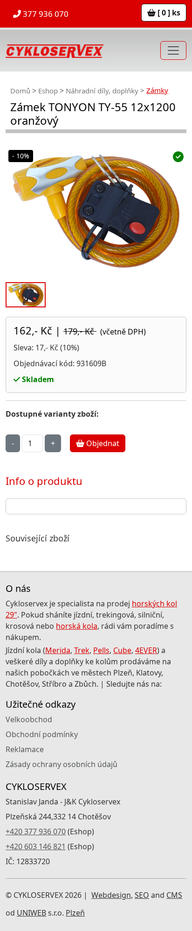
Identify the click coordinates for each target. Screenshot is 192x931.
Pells (101, 650)
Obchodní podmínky (42, 734)
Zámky (157, 90)
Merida (57, 650)
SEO (142, 895)
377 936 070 (45, 13)
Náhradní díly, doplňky (102, 90)
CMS (174, 895)
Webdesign (111, 895)
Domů (20, 90)
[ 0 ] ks (168, 12)
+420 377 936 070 (36, 831)
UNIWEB (31, 913)
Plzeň (75, 913)
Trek (81, 650)
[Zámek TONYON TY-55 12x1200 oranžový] (96, 211)
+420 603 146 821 (36, 846)
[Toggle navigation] (173, 50)
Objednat (101, 443)
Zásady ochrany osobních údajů (61, 764)
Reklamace (25, 749)
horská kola (76, 626)
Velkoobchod (29, 719)
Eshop (48, 90)
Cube (122, 650)
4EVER (146, 650)
